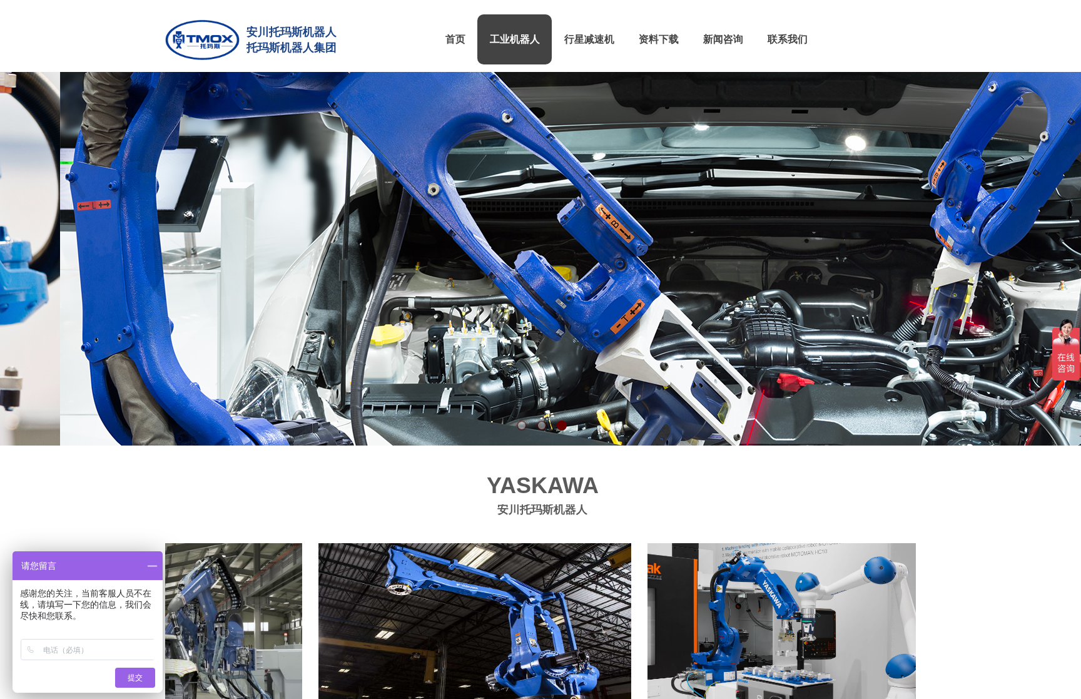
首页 (455, 39)
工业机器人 (515, 39)
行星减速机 (589, 39)
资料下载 (659, 39)
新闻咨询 (723, 39)
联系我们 (788, 39)
